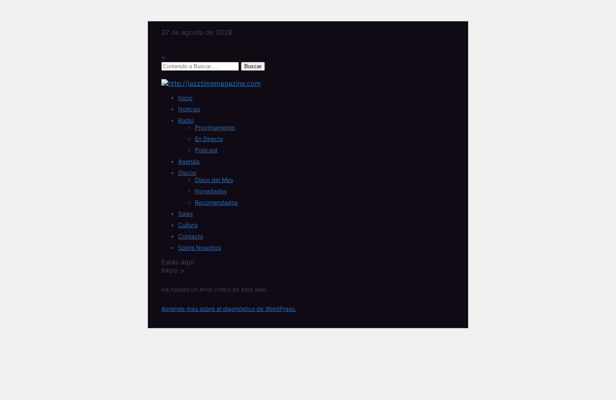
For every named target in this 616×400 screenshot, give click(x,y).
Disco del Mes (214, 179)
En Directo (209, 138)
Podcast (206, 150)
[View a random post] (163, 75)
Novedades (211, 191)
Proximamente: (215, 127)
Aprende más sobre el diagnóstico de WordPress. (228, 308)
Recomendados (216, 202)
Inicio (185, 97)
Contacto (190, 236)
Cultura (188, 224)
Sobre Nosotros (199, 247)
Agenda (188, 161)
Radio (186, 120)
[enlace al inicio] (211, 83)
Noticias (189, 109)
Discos (187, 172)
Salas (185, 213)
